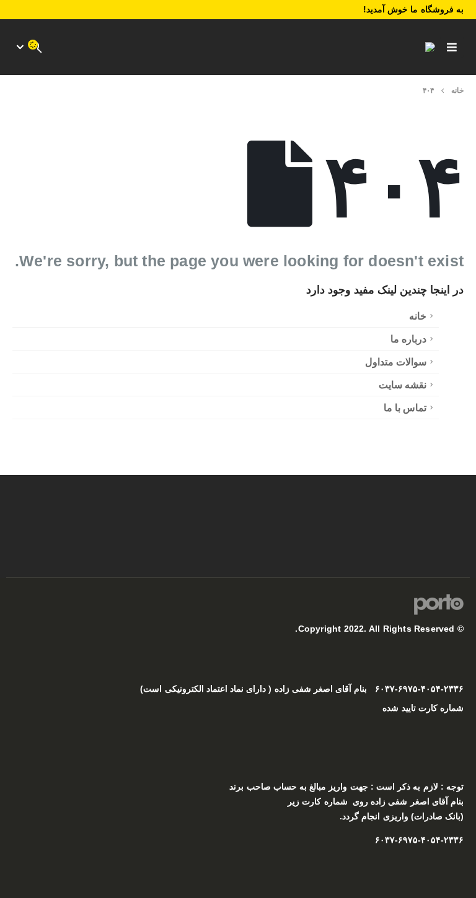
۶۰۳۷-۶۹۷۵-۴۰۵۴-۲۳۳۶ (419, 840)
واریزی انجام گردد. (374, 816)
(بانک (454, 816)
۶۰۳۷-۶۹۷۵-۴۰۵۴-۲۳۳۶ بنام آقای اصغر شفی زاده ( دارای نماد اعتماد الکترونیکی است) (302, 689)
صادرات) (425, 816)
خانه (417, 315)
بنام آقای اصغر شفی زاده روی (408, 801)
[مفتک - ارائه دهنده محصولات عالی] (417, 47)
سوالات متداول (395, 361)
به (302, 786)
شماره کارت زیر (317, 801)
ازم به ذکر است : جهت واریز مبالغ (370, 786)
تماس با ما (405, 407)
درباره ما (408, 338)
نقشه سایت (402, 384)
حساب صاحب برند (262, 786)
